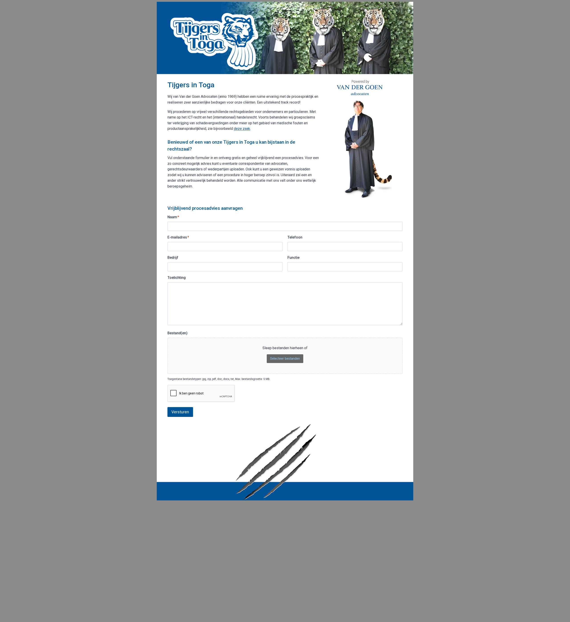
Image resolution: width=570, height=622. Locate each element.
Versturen (180, 412)
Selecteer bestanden (285, 359)
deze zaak (242, 128)
